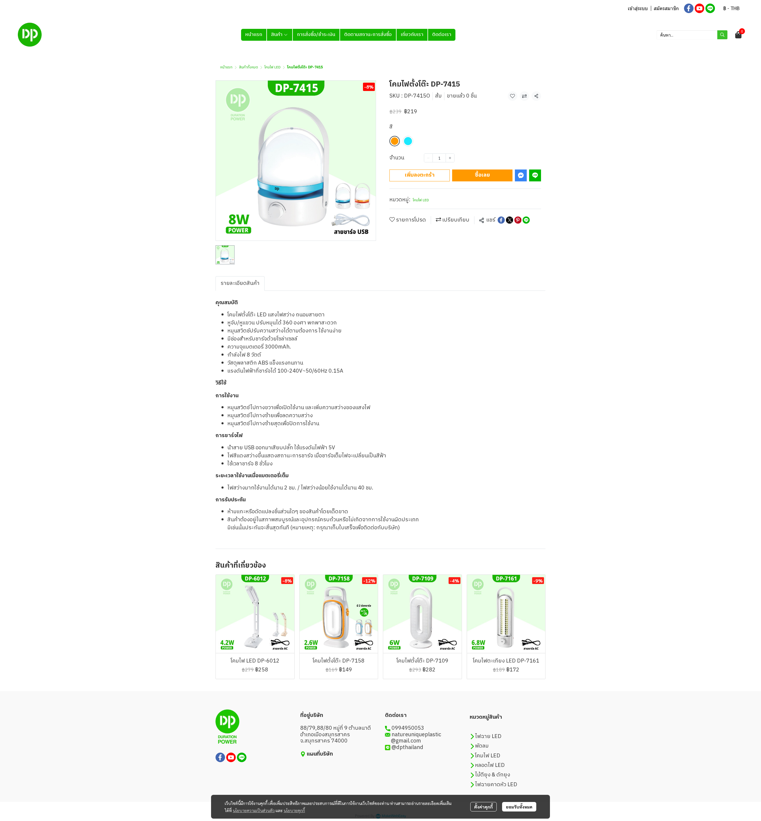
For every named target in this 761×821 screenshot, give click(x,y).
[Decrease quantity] (428, 158)
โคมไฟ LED (273, 67)
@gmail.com (403, 741)
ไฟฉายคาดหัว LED (496, 784)
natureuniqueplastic (416, 734)
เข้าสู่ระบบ (638, 8)
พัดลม (482, 746)
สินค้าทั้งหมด (248, 67)
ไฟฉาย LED (488, 736)
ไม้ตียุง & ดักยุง (492, 774)
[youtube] (699, 8)
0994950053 (407, 728)
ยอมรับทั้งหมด (519, 806)
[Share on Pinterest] (517, 220)
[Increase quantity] (450, 158)
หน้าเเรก (226, 67)
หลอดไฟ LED (490, 765)
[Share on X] (509, 220)
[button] (731, 8)
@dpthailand (407, 747)
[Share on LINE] (526, 220)
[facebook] (689, 8)
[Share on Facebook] (501, 220)
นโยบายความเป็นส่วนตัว (254, 810)
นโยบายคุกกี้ (294, 810)
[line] (710, 8)
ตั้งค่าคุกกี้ (483, 806)
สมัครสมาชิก (666, 8)
